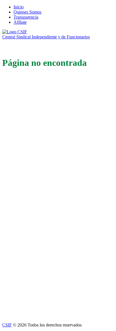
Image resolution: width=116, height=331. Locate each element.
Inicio (19, 7)
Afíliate (20, 22)
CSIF (7, 325)
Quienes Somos (27, 12)
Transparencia (26, 17)
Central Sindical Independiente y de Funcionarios (46, 36)
